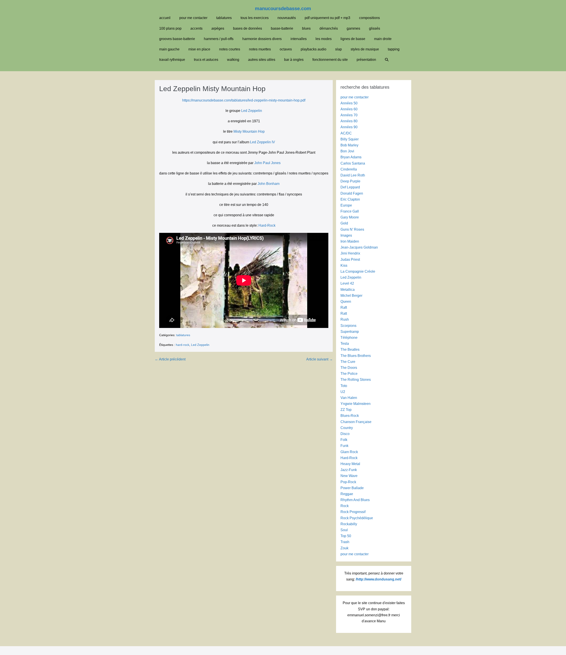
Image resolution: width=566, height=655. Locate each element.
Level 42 (347, 283)
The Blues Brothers (355, 356)
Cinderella (348, 169)
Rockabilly (348, 524)
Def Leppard (350, 187)
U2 (342, 392)
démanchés (328, 28)
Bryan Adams (350, 157)
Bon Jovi (347, 151)
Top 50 (345, 536)
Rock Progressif (352, 512)
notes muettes (260, 49)
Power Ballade (352, 488)
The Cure (347, 362)
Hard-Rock (266, 225)
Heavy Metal (350, 464)
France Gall (349, 211)
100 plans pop (170, 28)
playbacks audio (313, 49)
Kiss (343, 265)
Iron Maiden (349, 241)
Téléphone (349, 337)
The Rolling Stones (355, 379)
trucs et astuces (206, 59)
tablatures (224, 18)
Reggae (346, 494)
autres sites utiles (261, 59)
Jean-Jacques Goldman (359, 247)
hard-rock (182, 345)
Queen (345, 301)
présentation (366, 59)
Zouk (344, 548)
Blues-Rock (349, 416)
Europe (346, 205)
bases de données (247, 28)
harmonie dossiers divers (262, 39)
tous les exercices (255, 18)
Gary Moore (349, 217)
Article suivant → (319, 359)
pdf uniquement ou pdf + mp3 (327, 18)
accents (196, 28)
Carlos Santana (352, 163)
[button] (387, 59)
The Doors (348, 368)
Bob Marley (349, 145)
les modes (324, 39)
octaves (286, 49)
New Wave (349, 476)
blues (306, 28)
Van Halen (348, 398)
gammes (353, 28)
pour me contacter (193, 18)
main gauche (169, 49)
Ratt (343, 313)
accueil (164, 18)
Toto (343, 386)
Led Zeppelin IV (262, 142)
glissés (374, 28)
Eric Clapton (350, 199)
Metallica (347, 289)
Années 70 (349, 115)
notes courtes (229, 49)
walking (233, 59)
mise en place (199, 49)
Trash (344, 542)
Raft (343, 307)
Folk (343, 440)
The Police (349, 373)
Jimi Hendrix (350, 253)
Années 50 (349, 103)
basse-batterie (282, 28)
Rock (344, 506)
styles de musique (365, 49)
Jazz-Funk (348, 470)
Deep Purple (350, 181)
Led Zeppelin (251, 111)
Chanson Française (355, 422)
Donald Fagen (351, 193)
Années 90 (349, 127)
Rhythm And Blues (355, 500)
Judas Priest (350, 259)
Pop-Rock (348, 482)
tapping (394, 49)
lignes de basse (352, 39)
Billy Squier (349, 139)
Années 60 (349, 109)
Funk (344, 446)
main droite (383, 39)
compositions (369, 18)
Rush (344, 319)
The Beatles (349, 349)
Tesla (344, 343)
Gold (344, 223)
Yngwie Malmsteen (355, 404)
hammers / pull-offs (218, 39)
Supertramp (349, 331)
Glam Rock (349, 452)
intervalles (299, 39)
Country (346, 428)
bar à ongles (294, 59)
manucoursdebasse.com (283, 8)
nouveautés (286, 18)
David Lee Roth (352, 175)
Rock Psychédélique (356, 518)
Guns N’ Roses (352, 229)
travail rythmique (172, 59)
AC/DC (346, 133)
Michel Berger (351, 295)
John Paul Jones (267, 163)
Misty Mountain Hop (249, 131)
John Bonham (268, 184)
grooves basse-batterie (177, 39)
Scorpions (348, 326)
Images (346, 235)
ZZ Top (346, 410)
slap (338, 49)
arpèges (217, 28)
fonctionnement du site (330, 59)
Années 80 (349, 121)
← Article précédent (170, 359)
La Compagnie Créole (357, 271)
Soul (344, 530)
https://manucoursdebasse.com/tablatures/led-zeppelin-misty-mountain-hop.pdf (243, 100)
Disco (345, 434)
